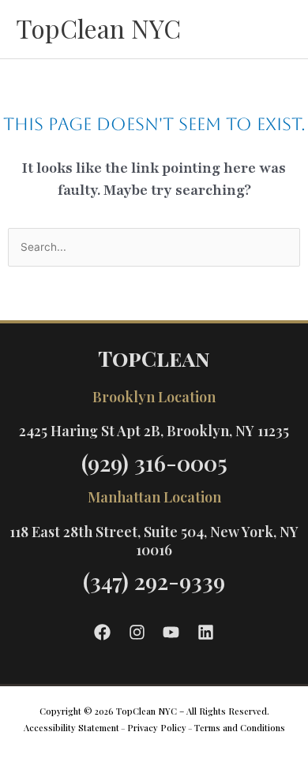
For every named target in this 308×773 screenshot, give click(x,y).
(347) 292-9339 (154, 581)
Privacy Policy (156, 728)
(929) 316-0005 (154, 462)
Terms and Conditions (239, 728)
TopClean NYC (98, 28)
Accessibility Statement (71, 728)
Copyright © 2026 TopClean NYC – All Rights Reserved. (154, 711)
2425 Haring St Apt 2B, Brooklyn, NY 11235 (154, 430)
